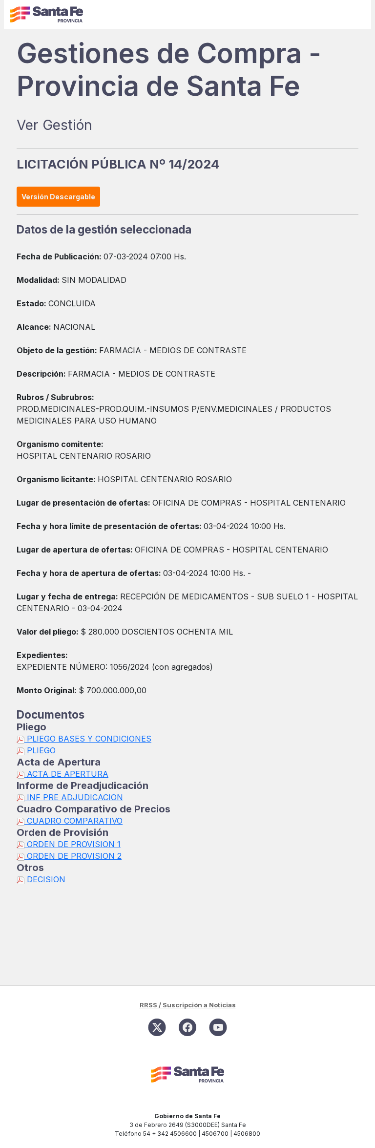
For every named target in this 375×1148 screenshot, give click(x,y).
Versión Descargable (58, 196)
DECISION (44, 879)
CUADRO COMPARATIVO (73, 821)
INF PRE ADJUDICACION (73, 797)
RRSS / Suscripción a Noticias (188, 1005)
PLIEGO (40, 750)
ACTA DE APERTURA (66, 774)
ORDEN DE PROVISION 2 (73, 856)
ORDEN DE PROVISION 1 (72, 844)
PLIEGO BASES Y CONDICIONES (87, 739)
